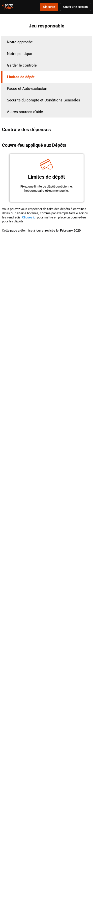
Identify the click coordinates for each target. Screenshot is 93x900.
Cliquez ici (29, 217)
